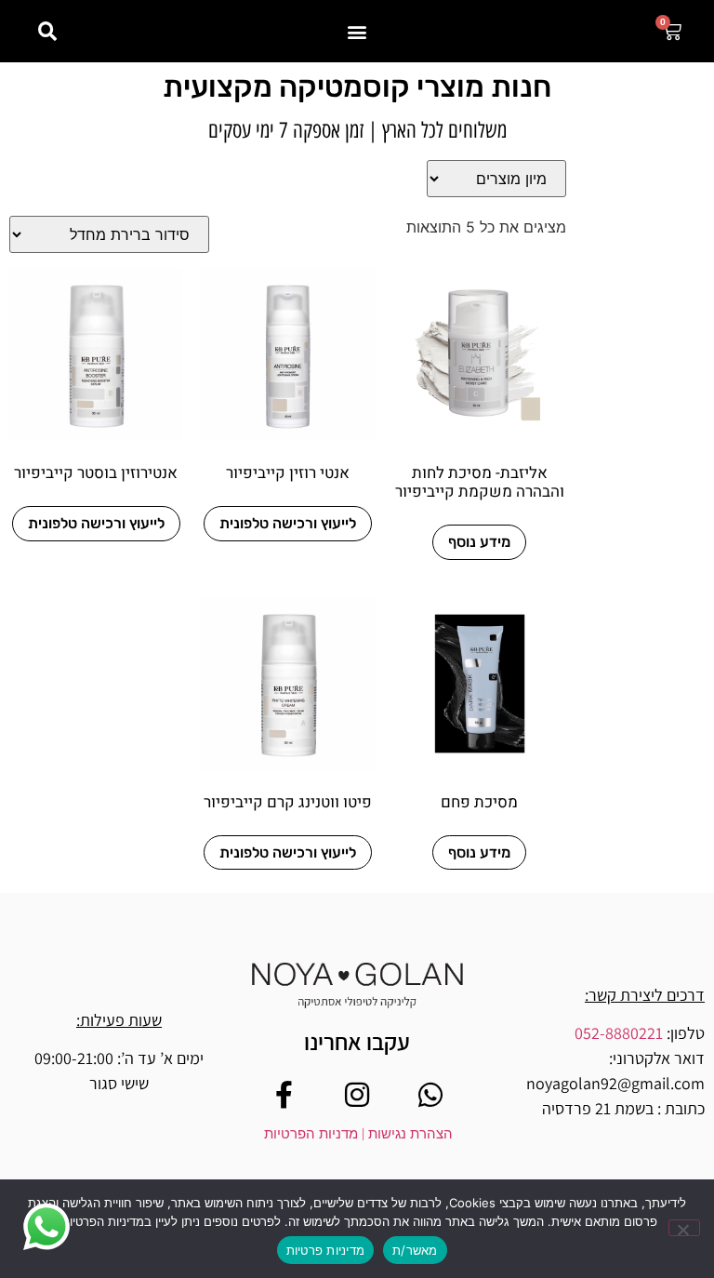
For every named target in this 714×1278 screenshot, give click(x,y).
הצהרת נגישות (408, 1133)
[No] (684, 1227)
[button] (357, 31)
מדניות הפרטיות (311, 1133)
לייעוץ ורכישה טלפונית (287, 523)
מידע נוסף (479, 542)
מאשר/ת (415, 1250)
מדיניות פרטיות (325, 1250)
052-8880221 (619, 1033)
